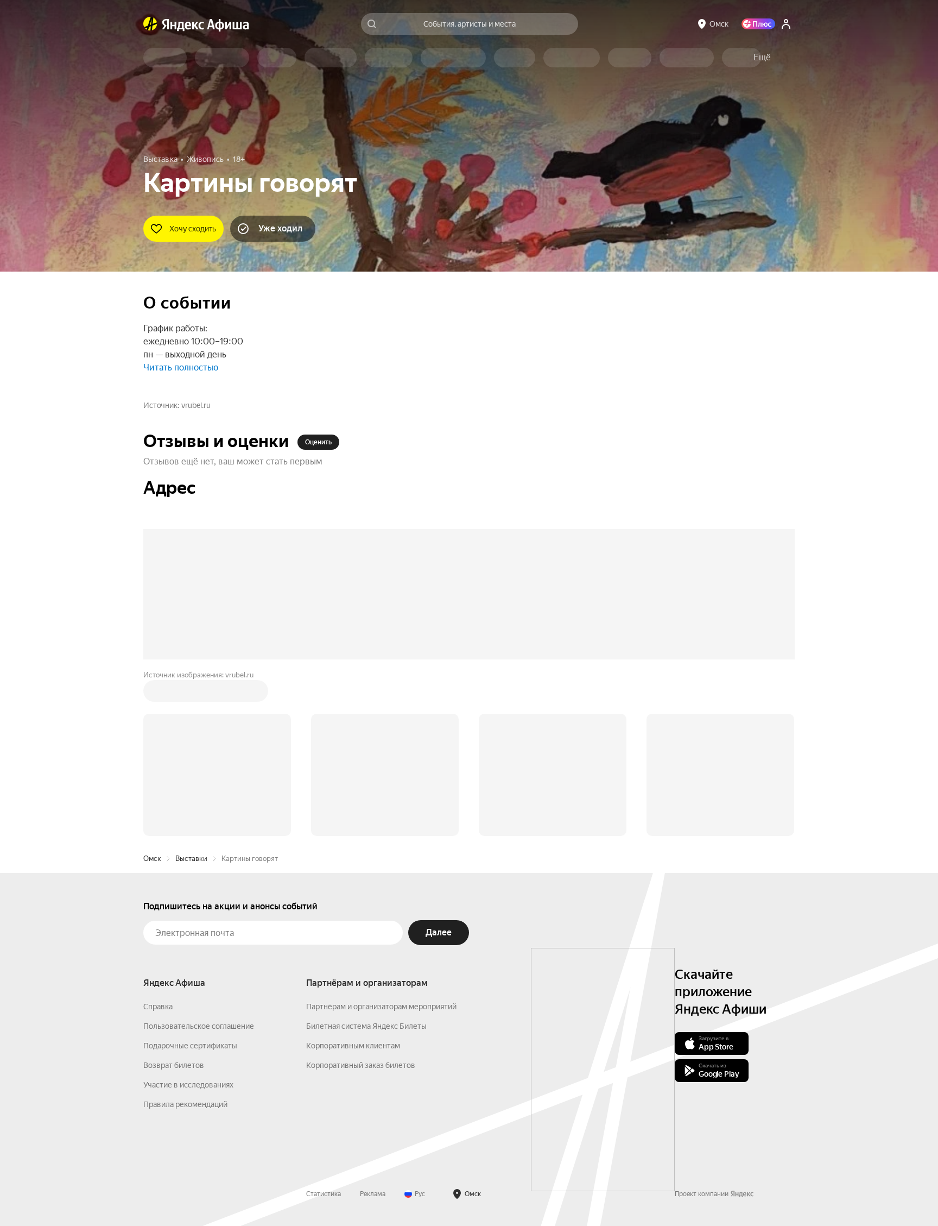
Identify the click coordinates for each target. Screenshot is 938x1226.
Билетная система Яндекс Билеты (366, 1026)
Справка (158, 1006)
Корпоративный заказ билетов (360, 1065)
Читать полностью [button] (180, 367)
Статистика (323, 1194)
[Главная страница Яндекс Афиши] (150, 24)
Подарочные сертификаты (190, 1045)
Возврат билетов (173, 1065)
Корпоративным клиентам (353, 1045)
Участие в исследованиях (188, 1084)
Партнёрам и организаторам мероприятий (381, 1006)
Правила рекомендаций (185, 1104)
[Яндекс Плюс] (758, 23)
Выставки (191, 858)
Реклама (372, 1194)
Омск (152, 858)
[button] (762, 57)
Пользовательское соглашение (198, 1026)
